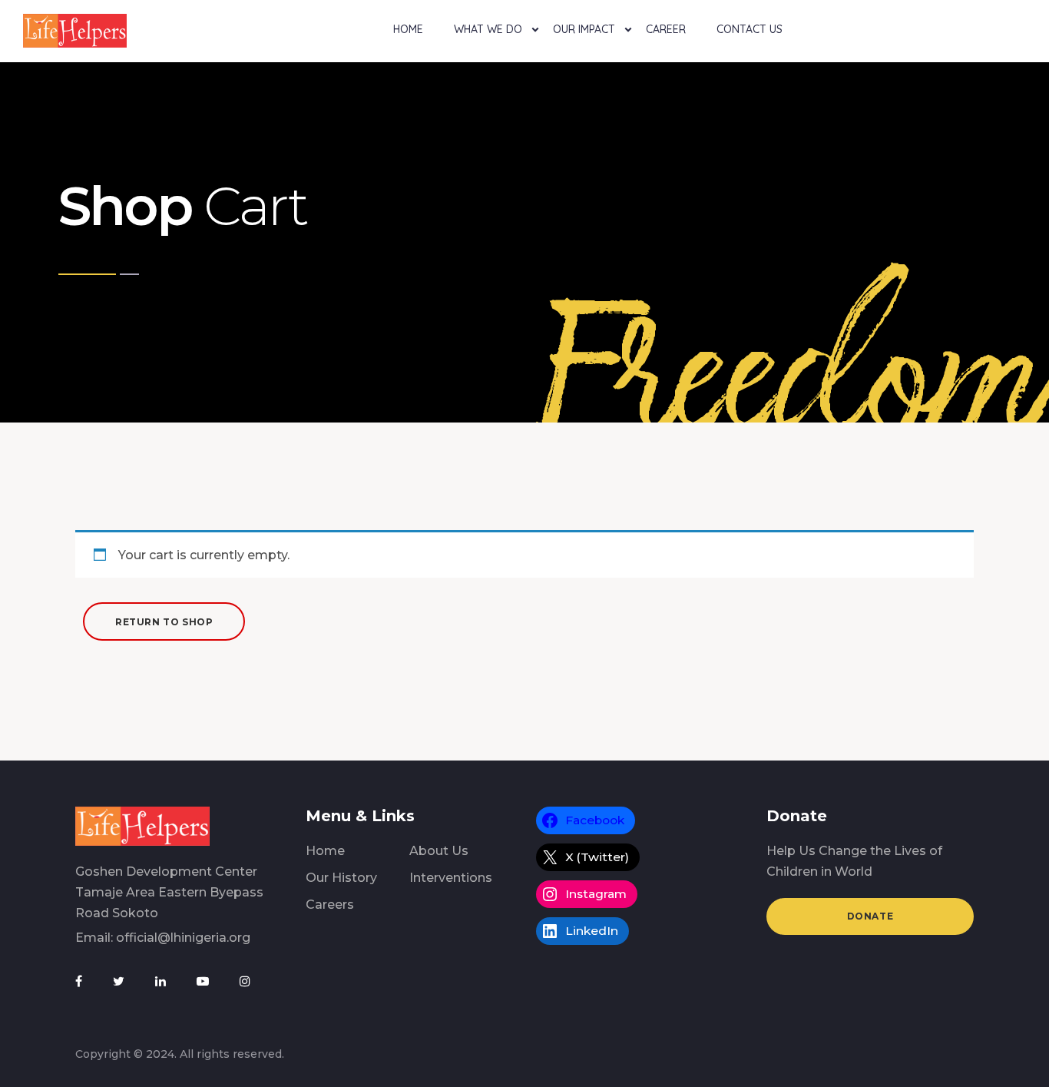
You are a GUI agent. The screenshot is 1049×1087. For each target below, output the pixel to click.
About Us (438, 850)
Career (666, 29)
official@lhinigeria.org (183, 937)
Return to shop (164, 622)
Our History (341, 877)
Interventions (450, 877)
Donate (870, 916)
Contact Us (749, 29)
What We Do (488, 29)
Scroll (1032, 10)
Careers (330, 904)
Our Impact (584, 29)
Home (408, 29)
